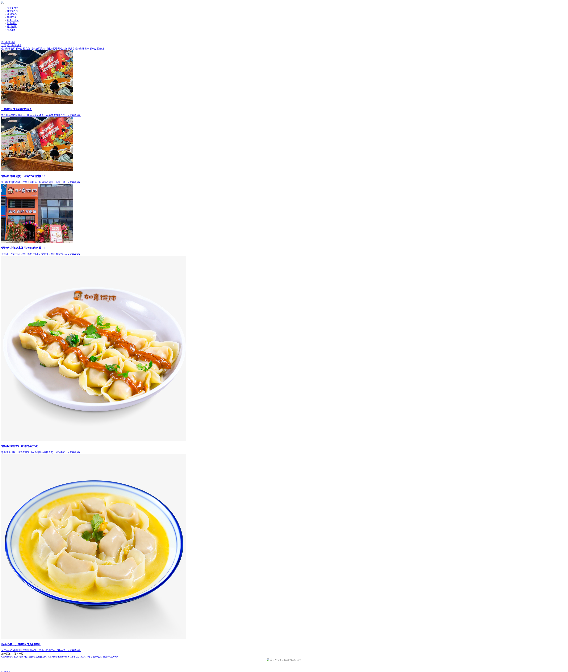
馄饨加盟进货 (8, 42)
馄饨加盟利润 (82, 48)
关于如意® (12, 8)
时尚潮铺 (12, 23)
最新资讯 (12, 26)
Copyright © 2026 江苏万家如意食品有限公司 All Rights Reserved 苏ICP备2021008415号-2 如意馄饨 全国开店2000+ (59, 656)
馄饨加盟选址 (97, 48)
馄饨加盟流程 (38, 48)
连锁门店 (12, 17)
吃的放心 (12, 14)
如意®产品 (12, 11)
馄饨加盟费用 (8, 48)
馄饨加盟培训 (53, 48)
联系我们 (12, 29)
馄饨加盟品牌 (23, 48)
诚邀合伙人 (13, 20)
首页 (3, 45)
